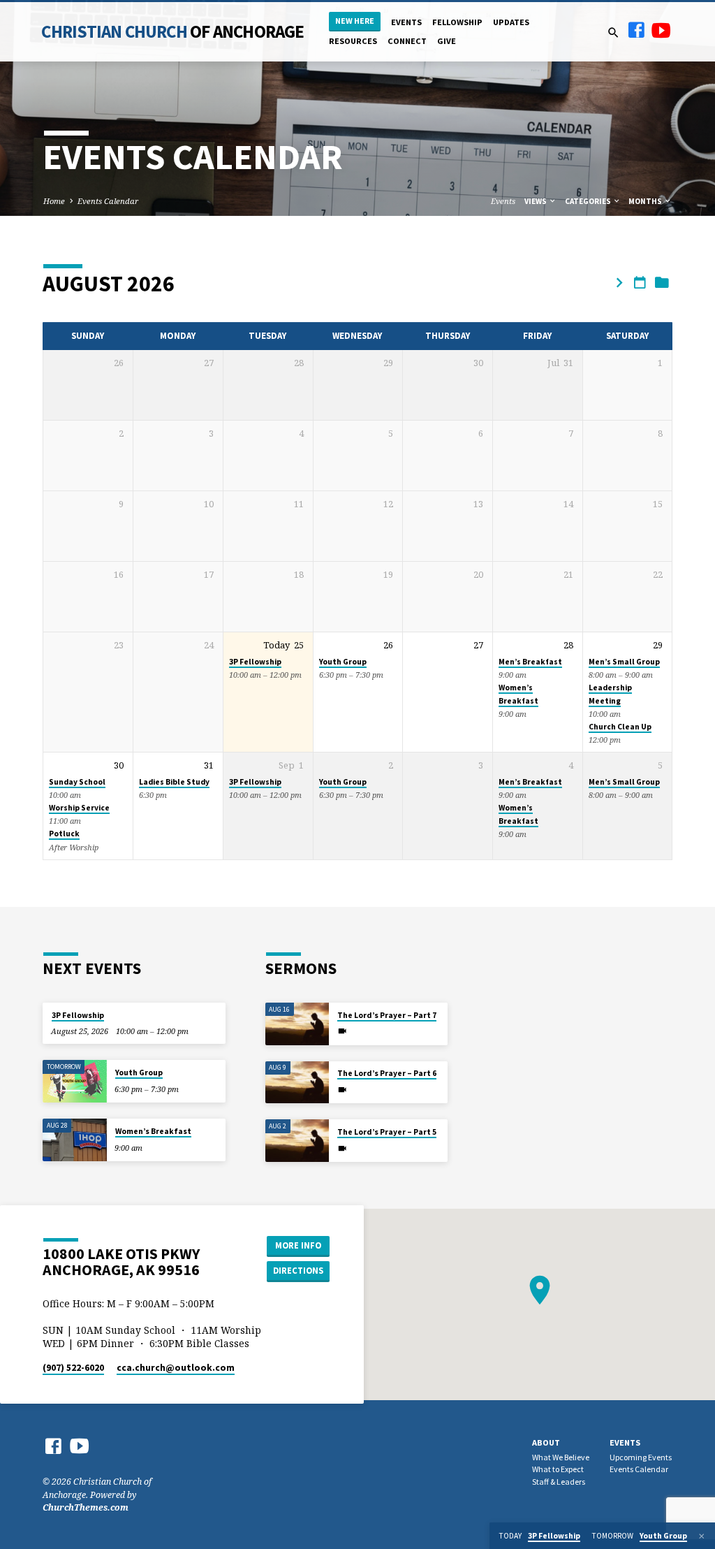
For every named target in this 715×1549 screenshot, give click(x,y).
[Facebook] (636, 29)
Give (446, 41)
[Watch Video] (342, 1031)
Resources (353, 41)
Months (645, 201)
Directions (298, 1270)
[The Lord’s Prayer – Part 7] (297, 1024)
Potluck (64, 833)
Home (54, 201)
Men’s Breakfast (530, 662)
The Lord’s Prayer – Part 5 (386, 1132)
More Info (298, 1245)
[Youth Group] (74, 1081)
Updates (511, 22)
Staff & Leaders (558, 1481)
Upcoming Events (641, 1457)
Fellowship (457, 22)
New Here (354, 20)
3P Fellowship (255, 662)
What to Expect (558, 1469)
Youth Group (343, 662)
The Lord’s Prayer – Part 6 (386, 1073)
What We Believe (560, 1457)
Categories (588, 201)
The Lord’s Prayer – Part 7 (386, 1015)
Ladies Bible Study (174, 782)
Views (536, 201)
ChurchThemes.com (85, 1507)
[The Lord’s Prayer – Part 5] (297, 1140)
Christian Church (172, 31)
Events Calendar (108, 201)
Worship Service (79, 808)
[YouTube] (661, 30)
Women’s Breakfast (153, 1131)
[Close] (702, 1536)
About (546, 1442)
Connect (407, 41)
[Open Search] (613, 32)
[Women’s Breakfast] (74, 1140)
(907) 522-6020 (73, 1368)
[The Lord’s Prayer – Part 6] (297, 1082)
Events (406, 22)
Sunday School (77, 782)
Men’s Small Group (624, 662)
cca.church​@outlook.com (176, 1368)
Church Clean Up (620, 727)
